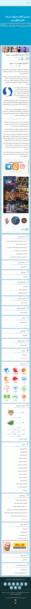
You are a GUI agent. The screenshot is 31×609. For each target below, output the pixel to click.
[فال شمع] (9, 195)
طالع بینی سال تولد (23, 439)
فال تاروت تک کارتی (22, 458)
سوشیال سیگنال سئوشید (21, 500)
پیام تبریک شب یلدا (23, 538)
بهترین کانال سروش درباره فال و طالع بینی (17, 18)
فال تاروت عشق (23, 480)
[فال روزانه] (9, 183)
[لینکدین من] (11, 588)
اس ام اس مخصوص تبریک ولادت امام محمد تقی (17, 241)
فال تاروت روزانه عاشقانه (21, 484)
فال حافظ (25, 529)
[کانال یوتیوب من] (15, 588)
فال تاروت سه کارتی (22, 461)
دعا (26, 325)
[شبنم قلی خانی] (6, 50)
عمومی (20, 229)
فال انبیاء (25, 276)
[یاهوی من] (25, 584)
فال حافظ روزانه (23, 532)
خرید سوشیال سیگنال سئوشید (20, 506)
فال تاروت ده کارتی (23, 477)
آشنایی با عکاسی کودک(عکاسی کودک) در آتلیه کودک (15, 513)
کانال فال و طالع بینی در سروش (15, 54)
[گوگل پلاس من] (19, 588)
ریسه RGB (24, 355)
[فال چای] (22, 207)
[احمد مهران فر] (24, 50)
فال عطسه (24, 560)
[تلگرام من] (21, 584)
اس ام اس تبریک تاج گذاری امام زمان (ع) (18, 257)
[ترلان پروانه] (15, 50)
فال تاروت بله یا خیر (22, 487)
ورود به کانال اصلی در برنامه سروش (15, 118)
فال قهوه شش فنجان (22, 293)
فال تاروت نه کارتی (23, 474)
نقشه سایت (8, 597)
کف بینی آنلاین (24, 302)
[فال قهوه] (22, 195)
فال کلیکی (25, 335)
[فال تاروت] (22, 183)
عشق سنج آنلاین (23, 345)
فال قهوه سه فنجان (23, 289)
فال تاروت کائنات (23, 455)
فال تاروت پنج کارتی (22, 468)
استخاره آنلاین (24, 267)
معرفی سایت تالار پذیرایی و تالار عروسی (19, 516)
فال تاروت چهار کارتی (22, 464)
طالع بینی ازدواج (23, 312)
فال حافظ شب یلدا (23, 535)
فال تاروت (25, 490)
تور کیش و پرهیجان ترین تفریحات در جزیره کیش (17, 509)
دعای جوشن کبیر (23, 322)
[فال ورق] (9, 207)
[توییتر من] (5, 584)
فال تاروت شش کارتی (22, 471)
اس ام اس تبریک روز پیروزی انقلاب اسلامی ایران (17, 247)
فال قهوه (25, 286)
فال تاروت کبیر (23, 452)
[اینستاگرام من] (13, 584)
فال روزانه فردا (23, 569)
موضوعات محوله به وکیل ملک (20, 503)
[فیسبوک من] (17, 584)
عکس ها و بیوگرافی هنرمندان (20, 573)
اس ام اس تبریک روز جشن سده (20, 250)
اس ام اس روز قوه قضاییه (21, 254)
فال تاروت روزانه (23, 449)
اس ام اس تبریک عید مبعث (21, 244)
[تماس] (9, 584)
